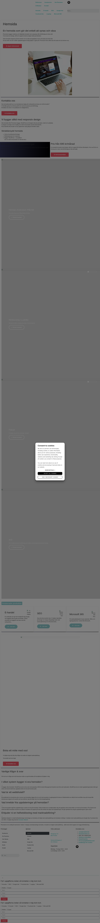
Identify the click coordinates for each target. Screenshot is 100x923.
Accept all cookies (50, 473)
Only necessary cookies (50, 477)
